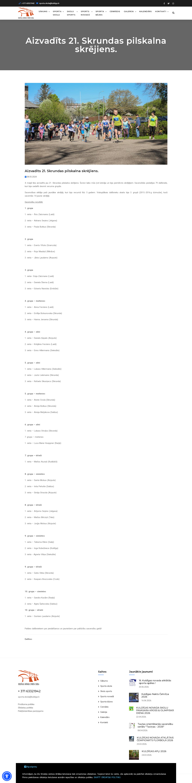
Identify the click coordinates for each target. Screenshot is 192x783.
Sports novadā (85, 13)
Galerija (129, 11)
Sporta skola (57, 13)
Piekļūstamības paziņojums (30, 711)
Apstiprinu (31, 766)
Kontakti (160, 11)
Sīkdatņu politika (25, 707)
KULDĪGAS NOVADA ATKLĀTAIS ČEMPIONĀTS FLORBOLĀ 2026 (155, 739)
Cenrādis (115, 11)
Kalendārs (145, 11)
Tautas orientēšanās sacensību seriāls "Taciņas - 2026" (155, 725)
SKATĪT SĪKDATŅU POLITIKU (107, 777)
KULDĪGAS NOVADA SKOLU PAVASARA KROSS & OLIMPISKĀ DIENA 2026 (155, 710)
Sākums (43, 11)
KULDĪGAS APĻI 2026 (154, 751)
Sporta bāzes (100, 13)
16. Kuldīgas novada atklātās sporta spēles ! (155, 682)
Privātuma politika (26, 704)
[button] (7, 776)
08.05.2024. (31, 177)
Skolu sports (71, 13)
